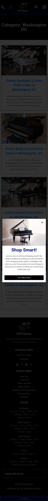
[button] (42, 222)
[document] (24, 250)
